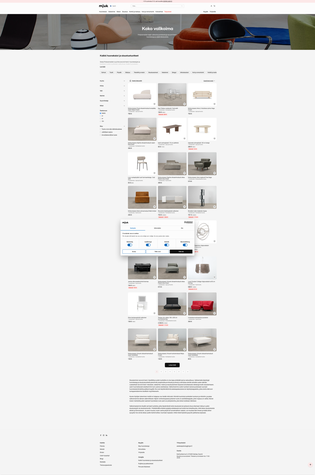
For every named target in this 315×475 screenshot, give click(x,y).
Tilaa (157, 246)
